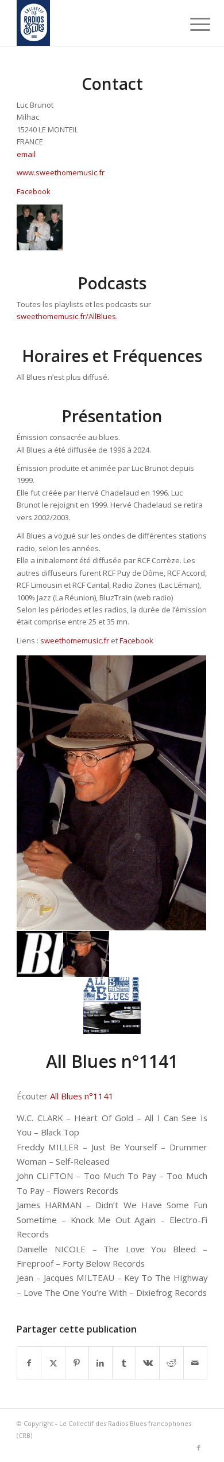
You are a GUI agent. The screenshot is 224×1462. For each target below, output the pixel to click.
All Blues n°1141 (82, 1096)
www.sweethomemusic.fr (61, 172)
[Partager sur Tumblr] (124, 1363)
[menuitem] (191, 24)
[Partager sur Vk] (147, 1363)
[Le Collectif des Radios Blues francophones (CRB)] (93, 23)
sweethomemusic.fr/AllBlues (66, 316)
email (26, 154)
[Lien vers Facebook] (198, 1447)
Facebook (34, 191)
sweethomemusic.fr (74, 640)
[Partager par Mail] (195, 1363)
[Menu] (191, 24)
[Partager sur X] (52, 1363)
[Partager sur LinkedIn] (100, 1363)
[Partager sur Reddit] (171, 1363)
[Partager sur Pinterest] (76, 1363)
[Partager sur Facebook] (29, 1363)
